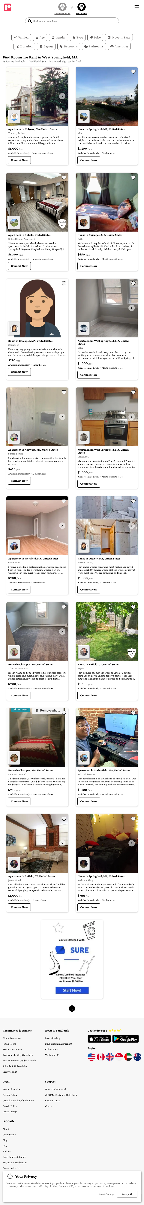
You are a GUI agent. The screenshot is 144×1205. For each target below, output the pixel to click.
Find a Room (9, 1043)
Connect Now (19, 160)
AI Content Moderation (15, 1162)
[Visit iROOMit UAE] (128, 1059)
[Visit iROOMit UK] (110, 1059)
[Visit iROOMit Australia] (137, 1059)
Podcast (7, 1151)
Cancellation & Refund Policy (18, 1100)
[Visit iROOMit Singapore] (119, 1059)
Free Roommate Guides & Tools (19, 1060)
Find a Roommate (12, 1038)
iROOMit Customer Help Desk (61, 1094)
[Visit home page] (7, 7)
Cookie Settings (10, 1111)
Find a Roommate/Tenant (58, 1043)
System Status (52, 1100)
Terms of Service (11, 1089)
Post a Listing (52, 1038)
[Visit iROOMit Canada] (101, 1059)
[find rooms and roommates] (72, 8)
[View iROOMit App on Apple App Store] (99, 1041)
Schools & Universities (15, 1066)
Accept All (127, 1194)
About (6, 1128)
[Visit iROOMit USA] (91, 1059)
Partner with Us (11, 1168)
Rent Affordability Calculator (18, 1054)
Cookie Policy (10, 1106)
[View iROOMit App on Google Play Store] (125, 1041)
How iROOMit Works (56, 1089)
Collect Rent (51, 1049)
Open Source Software (14, 1156)
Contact (49, 1106)
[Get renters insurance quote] (72, 959)
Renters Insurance (12, 1049)
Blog (5, 1140)
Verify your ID (10, 1071)
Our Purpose (9, 1134)
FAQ (5, 1145)
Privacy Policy (10, 1094)
